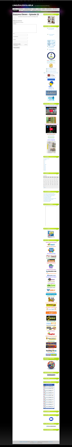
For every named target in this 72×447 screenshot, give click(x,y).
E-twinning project (46, 158)
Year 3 (21, 0)
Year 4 (25, 0)
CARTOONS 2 (15, 10)
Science (45, 164)
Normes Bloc (20, 8)
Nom (13, 33)
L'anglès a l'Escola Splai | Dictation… (48, 402)
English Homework (27, 10)
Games (43, 8)
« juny (44, 187)
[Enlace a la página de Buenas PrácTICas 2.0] (51, 68)
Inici (15, 8)
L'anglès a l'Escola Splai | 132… (47, 395)
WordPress (35, 441)
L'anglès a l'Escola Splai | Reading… (48, 404)
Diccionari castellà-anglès (47, 196)
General (45, 159)
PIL (35, 0)
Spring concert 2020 (36, 10)
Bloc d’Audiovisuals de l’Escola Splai (49, 193)
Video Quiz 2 (48, 8)
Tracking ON (51, 408)
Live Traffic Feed (49, 384)
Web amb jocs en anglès (47, 200)
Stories (39, 8)
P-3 (37, 0)
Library (34, 8)
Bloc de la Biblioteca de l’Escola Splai (49, 195)
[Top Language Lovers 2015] (51, 50)
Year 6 (32, 0)
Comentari (14, 23)
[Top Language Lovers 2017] (51, 37)
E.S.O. (20, 10)
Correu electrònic (15, 36)
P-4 (44, 161)
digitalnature (50, 441)
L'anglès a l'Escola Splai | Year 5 (47, 388)
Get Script (46, 408)
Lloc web (14, 39)
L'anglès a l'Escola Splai (22, 5)
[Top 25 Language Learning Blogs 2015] (51, 47)
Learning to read (28, 8)
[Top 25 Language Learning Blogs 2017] (51, 31)
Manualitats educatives (47, 197)
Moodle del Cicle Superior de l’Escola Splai (50, 198)
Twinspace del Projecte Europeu (48, 199)
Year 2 (18, 0)
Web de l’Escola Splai (47, 201)
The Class (55, 8)
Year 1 (14, 0)
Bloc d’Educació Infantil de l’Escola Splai (49, 194)
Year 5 (29, 0)
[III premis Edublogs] (51, 89)
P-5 (42, 0)
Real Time (48, 408)
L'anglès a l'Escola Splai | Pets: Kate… (48, 393)
